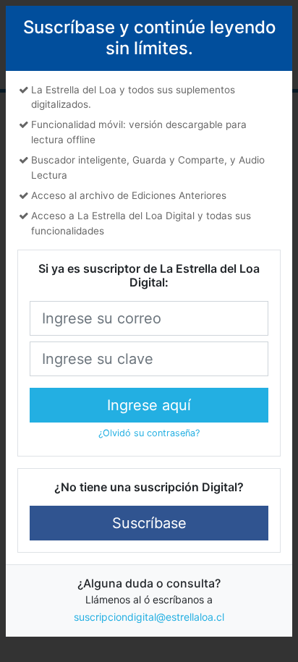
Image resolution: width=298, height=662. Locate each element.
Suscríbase (149, 523)
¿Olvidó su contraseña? (149, 433)
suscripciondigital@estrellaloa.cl (149, 617)
